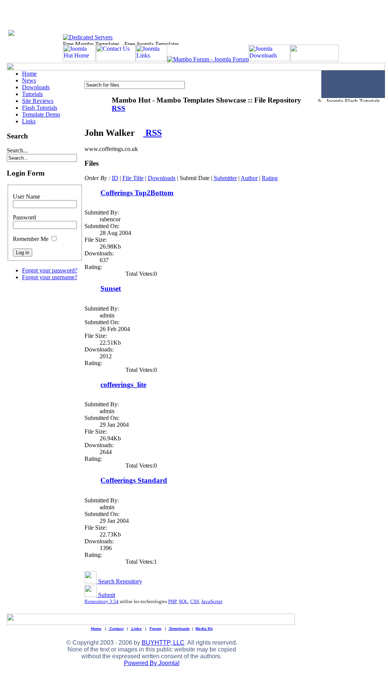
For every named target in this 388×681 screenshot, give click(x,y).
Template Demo (41, 114)
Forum (155, 629)
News (29, 80)
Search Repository (119, 581)
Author (249, 178)
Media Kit (204, 629)
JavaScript (211, 601)
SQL (183, 601)
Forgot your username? (49, 277)
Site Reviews (37, 101)
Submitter (225, 178)
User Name (26, 196)
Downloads (36, 87)
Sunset (110, 288)
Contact (116, 629)
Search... (17, 150)
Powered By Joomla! (152, 663)
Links (29, 121)
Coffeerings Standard (133, 480)
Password (24, 217)
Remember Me (30, 239)
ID (115, 178)
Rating (270, 178)
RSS (152, 133)
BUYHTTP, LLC (163, 642)
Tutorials (32, 94)
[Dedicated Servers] (88, 37)
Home (29, 73)
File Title (133, 178)
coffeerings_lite (123, 385)
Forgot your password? (49, 270)
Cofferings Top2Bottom (137, 193)
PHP (172, 601)
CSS (194, 601)
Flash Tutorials (39, 107)
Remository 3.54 (101, 601)
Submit (106, 595)
